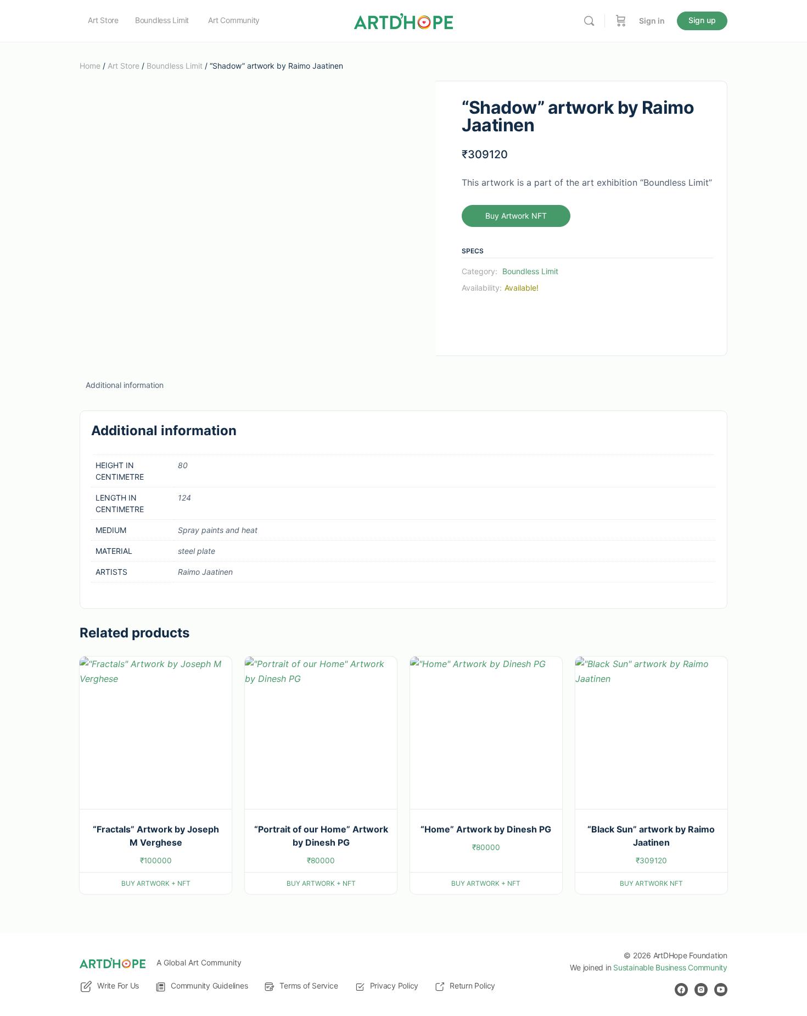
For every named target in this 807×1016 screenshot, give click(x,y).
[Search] (589, 20)
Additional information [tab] (125, 385)
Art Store (123, 65)
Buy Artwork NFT (516, 215)
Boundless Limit (175, 65)
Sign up (702, 20)
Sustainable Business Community (670, 967)
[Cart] (621, 21)
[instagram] (701, 989)
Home (90, 65)
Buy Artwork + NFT (155, 883)
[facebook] (681, 989)
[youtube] (720, 989)
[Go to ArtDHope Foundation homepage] (403, 20)
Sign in (652, 20)
